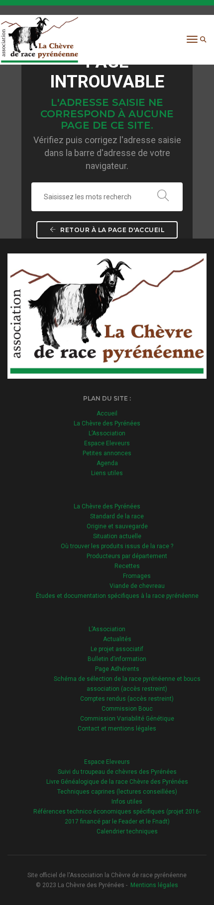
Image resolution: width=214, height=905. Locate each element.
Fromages (137, 576)
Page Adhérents (117, 668)
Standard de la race (117, 516)
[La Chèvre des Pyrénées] (39, 39)
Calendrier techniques (127, 831)
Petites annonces (107, 453)
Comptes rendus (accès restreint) (127, 698)
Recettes (127, 566)
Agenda (107, 463)
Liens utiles (107, 473)
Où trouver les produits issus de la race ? (117, 546)
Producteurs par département (127, 556)
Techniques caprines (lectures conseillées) (117, 791)
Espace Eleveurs (107, 443)
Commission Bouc (127, 708)
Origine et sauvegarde (117, 526)
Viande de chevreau (137, 585)
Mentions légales (154, 885)
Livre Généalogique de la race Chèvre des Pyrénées (117, 781)
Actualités (117, 639)
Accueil (107, 413)
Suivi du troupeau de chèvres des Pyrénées (117, 771)
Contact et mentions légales (117, 728)
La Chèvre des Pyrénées (107, 423)
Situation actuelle (117, 536)
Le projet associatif (117, 649)
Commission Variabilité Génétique (127, 718)
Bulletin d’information (117, 659)
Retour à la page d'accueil (112, 230)
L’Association (107, 433)
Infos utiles (126, 801)
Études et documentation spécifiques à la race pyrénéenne (117, 595)
